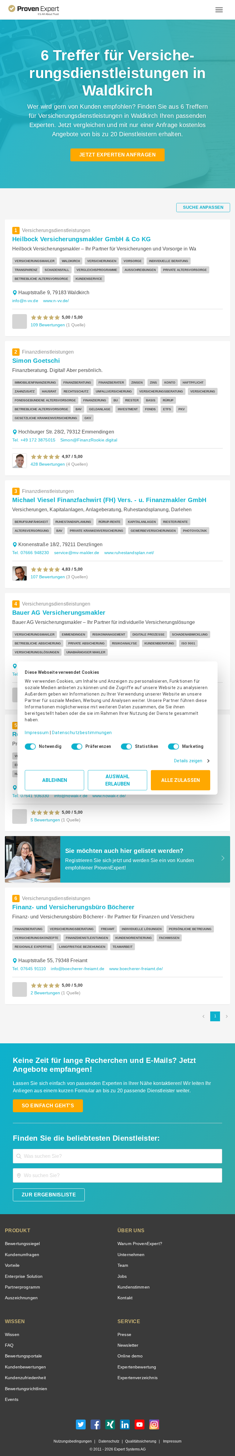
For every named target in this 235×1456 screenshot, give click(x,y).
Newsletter (128, 1336)
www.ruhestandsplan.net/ (125, 544)
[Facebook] (95, 1417)
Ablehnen (55, 778)
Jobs (121, 1267)
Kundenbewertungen (24, 1358)
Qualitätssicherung (138, 1432)
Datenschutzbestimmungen (77, 728)
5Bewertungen (45, 811)
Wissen (12, 1326)
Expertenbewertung (136, 1358)
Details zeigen (189, 759)
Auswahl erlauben (117, 778)
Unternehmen (131, 1246)
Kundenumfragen (21, 1246)
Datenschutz (108, 1432)
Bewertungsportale (23, 1347)
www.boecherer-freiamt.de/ (132, 960)
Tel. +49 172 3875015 (33, 431)
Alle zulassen (180, 778)
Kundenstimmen (133, 1278)
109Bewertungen (47, 325)
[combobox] (117, 1147)
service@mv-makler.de (74, 544)
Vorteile (12, 1256)
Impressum (36, 728)
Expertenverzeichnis (136, 1369)
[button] (45, 317)
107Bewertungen (47, 568)
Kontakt (125, 1289)
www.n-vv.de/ (56, 301)
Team (123, 1256)
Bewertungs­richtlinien (25, 1380)
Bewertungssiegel (21, 1235)
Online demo (129, 1347)
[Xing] (110, 1417)
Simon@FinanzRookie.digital (84, 431)
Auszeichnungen (20, 1289)
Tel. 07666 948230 (30, 544)
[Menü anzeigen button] (219, 9)
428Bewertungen (47, 455)
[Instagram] (154, 1417)
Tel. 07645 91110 (28, 960)
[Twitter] (81, 1417)
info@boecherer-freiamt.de (75, 960)
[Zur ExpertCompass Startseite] (39, 9)
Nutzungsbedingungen (75, 1432)
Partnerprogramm (21, 1278)
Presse (124, 1326)
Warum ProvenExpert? (138, 1235)
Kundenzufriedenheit (24, 1369)
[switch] (74, 744)
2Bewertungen (45, 984)
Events (11, 1391)
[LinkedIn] (125, 1417)
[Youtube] (139, 1417)
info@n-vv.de (25, 301)
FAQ (8, 1336)
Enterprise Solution (22, 1267)
